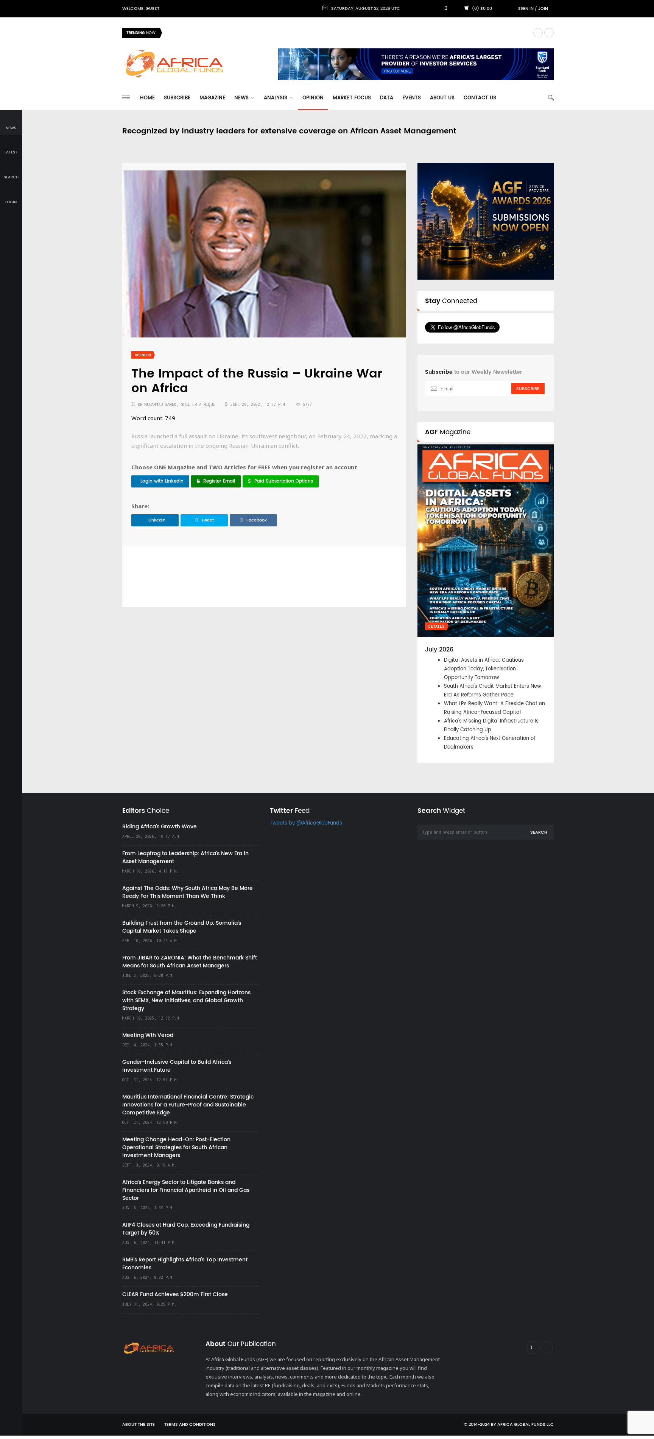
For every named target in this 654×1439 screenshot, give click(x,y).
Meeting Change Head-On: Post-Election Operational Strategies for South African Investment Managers (176, 1147)
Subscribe (177, 98)
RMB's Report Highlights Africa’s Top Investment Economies (185, 1263)
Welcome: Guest (140, 8)
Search (538, 832)
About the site (138, 1424)
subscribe (527, 388)
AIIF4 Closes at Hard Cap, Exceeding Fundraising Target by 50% (185, 1229)
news (11, 128)
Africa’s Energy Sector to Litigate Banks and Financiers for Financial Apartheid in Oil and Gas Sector (185, 1190)
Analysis (276, 98)
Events (411, 98)
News (242, 98)
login (11, 202)
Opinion (313, 98)
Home (147, 98)
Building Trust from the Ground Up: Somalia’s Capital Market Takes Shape (181, 927)
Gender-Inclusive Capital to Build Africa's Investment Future (176, 1066)
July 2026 (439, 650)
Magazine (212, 98)
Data (386, 98)
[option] (347, 33)
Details (436, 626)
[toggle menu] (126, 97)
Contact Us (480, 98)
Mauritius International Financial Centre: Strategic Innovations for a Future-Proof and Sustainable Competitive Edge (188, 1104)
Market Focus (352, 98)
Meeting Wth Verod (147, 1035)
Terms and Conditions (190, 1424)
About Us (442, 98)
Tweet (207, 520)
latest (11, 152)
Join (543, 8)
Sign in (526, 8)
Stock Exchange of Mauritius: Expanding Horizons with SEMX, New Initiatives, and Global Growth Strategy (186, 1000)
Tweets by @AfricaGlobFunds (306, 823)
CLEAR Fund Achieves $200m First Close (175, 1294)
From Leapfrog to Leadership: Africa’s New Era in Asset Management (185, 857)
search (11, 177)
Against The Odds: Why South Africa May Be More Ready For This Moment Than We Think (187, 892)
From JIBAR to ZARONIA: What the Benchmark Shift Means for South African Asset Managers (189, 961)
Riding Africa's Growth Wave (202, 33)
